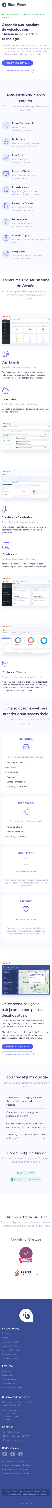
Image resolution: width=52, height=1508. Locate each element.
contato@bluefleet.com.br (16, 1440)
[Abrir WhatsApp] (46, 1502)
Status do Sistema (10, 1358)
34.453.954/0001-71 (11, 1405)
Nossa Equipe (8, 1375)
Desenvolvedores (9, 1354)
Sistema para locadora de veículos (17, 1461)
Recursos (6, 1334)
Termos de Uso (8, 1383)
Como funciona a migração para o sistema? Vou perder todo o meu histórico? (24, 1101)
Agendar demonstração (17, 63)
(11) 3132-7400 (27, 1173)
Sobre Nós (6, 1371)
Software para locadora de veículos (17, 1465)
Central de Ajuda (9, 1346)
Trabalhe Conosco (10, 1379)
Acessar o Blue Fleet (11, 1350)
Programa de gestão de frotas (15, 1469)
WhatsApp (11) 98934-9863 (27, 1179)
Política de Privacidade (12, 1387)
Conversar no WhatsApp (17, 70)
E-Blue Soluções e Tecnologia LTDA (17, 1402)
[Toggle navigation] (46, 5)
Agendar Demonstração (12, 1342)
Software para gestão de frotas (15, 1473)
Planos (5, 1338)
